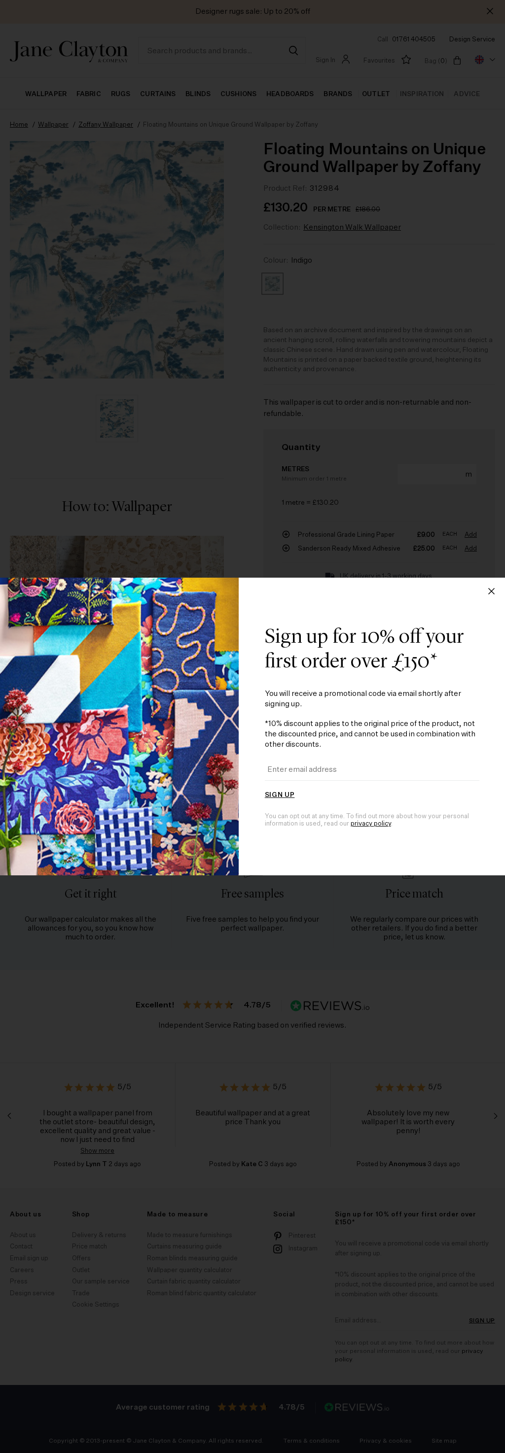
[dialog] (252, 726)
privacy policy (371, 824)
